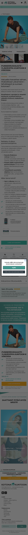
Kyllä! (14, 267)
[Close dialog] (25, 260)
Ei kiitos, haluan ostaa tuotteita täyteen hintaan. (14, 271)
